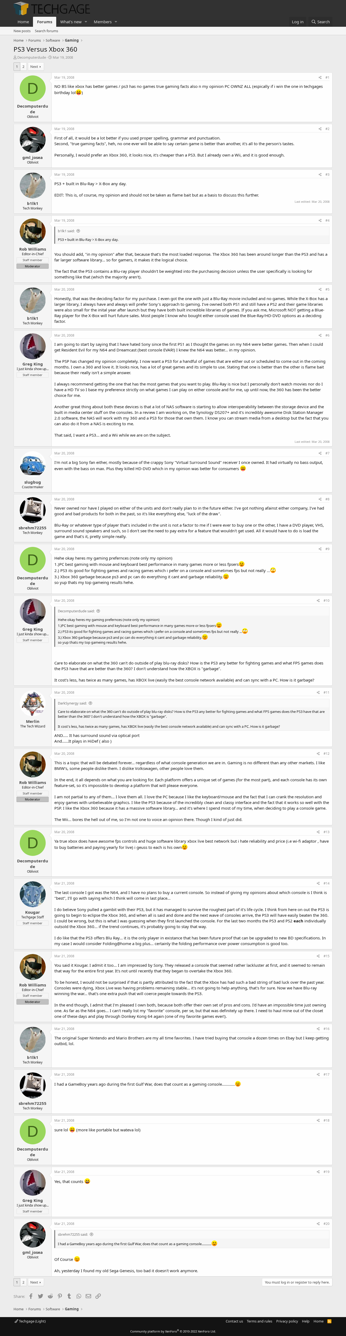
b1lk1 (32, 203)
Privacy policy (287, 1321)
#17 (327, 1074)
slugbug (32, 482)
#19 (327, 1171)
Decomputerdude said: (76, 611)
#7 (327, 453)
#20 (327, 1223)
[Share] (320, 78)
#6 (327, 335)
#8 (327, 499)
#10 (327, 600)
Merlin (32, 721)
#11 (327, 692)
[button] (86, 22)
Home (23, 21)
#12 (327, 753)
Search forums (46, 30)
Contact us (234, 1321)
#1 (327, 77)
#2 (327, 129)
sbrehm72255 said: (73, 1234)
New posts (22, 30)
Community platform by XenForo (173, 1331)
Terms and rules (259, 1321)
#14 (327, 883)
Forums (44, 21)
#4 (327, 220)
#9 (327, 549)
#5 (327, 289)
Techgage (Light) (32, 1321)
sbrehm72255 (32, 527)
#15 (327, 956)
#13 (327, 832)
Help (306, 1321)
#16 (327, 1028)
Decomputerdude (31, 57)
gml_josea (32, 157)
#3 (327, 174)
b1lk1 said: (66, 230)
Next (34, 66)
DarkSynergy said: (72, 703)
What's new (71, 21)
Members (103, 21)
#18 (327, 1120)
